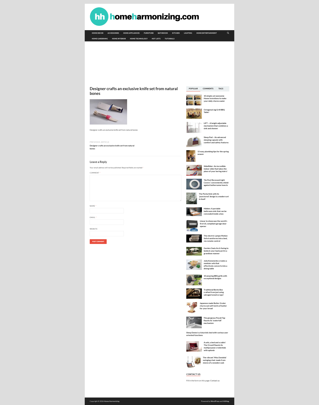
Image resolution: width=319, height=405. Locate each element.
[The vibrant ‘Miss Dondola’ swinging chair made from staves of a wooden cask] (193, 358)
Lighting (188, 33)
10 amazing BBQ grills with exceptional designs (215, 277)
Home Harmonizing (111, 401)
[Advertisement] (159, 63)
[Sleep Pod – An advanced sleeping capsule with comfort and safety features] (194, 137)
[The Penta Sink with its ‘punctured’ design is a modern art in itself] (191, 194)
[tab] (193, 88)
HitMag (226, 401)
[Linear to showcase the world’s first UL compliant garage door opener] (192, 221)
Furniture (149, 33)
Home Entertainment (206, 33)
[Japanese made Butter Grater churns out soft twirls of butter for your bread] (192, 303)
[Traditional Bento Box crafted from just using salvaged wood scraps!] (194, 290)
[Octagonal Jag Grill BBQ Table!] (194, 110)
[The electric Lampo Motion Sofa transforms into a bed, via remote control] (194, 236)
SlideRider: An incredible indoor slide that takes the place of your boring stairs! (215, 169)
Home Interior (119, 39)
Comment (95, 173)
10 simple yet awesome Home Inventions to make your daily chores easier (215, 98)
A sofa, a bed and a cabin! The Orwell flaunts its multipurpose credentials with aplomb (215, 346)
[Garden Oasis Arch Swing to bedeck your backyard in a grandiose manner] (194, 248)
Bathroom (163, 33)
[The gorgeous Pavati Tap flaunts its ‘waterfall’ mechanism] (194, 318)
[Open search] (228, 33)
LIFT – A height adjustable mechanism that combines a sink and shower (216, 126)
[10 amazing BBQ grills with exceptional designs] (194, 276)
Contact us (215, 380)
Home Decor (97, 33)
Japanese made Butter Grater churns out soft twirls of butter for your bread (213, 306)
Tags (220, 89)
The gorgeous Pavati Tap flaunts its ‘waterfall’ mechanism (214, 320)
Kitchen (176, 33)
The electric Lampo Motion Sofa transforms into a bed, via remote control (216, 238)
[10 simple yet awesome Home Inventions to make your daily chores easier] (194, 96)
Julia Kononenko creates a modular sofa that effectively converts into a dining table (215, 265)
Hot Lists (156, 39)
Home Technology (139, 39)
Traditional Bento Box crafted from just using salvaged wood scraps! (214, 292)
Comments (208, 89)
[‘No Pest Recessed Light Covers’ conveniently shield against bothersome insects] (194, 180)
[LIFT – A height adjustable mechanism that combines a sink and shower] (194, 123)
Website (94, 229)
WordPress (215, 401)
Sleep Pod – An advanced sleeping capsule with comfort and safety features (216, 140)
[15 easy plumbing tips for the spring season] (191, 151)
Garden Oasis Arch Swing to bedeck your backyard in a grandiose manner (216, 251)
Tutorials (169, 39)
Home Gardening (100, 39)
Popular (193, 89)
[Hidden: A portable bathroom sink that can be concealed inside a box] (194, 209)
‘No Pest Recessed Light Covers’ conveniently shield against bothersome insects (216, 182)
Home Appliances (131, 33)
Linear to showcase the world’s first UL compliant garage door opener (213, 223)
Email (93, 217)
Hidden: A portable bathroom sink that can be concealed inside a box (215, 211)
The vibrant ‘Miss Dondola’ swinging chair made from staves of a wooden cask (214, 360)
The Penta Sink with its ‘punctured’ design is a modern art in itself (214, 196)
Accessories (113, 33)
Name (93, 206)
